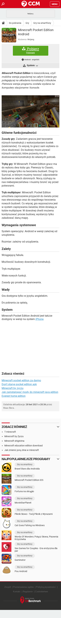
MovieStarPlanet (23, 502)
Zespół (7, 587)
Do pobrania (15, 23)
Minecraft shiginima (14, 441)
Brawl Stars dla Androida (27, 468)
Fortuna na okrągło (24, 491)
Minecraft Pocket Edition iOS (29, 480)
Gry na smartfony (42, 23)
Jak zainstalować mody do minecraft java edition (30, 392)
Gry (27, 23)
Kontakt (16, 591)
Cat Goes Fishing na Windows (30, 525)
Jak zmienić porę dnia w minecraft (21, 450)
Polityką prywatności (46, 587)
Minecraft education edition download (23, 445)
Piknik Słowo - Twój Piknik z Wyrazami (34, 514)
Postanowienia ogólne (23, 587)
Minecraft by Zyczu (14, 436)
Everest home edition (14, 395)
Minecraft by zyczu (12, 388)
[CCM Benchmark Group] (30, 600)
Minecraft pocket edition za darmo (21, 380)
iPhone (39, 319)
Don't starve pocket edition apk (19, 384)
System (30, 65)
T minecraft (10, 431)
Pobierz (32, 50)
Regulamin (28, 591)
